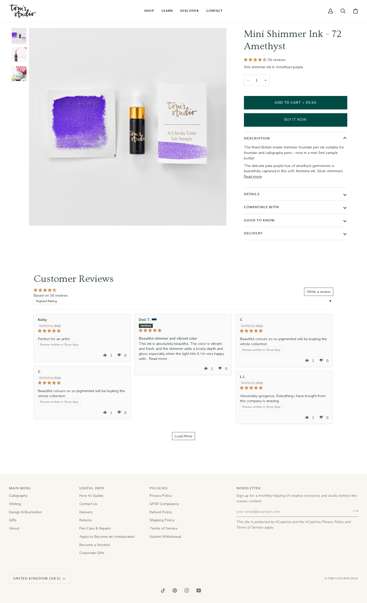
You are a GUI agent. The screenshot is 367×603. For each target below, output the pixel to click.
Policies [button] (159, 488)
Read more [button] (158, 358)
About (14, 528)
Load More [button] (183, 436)
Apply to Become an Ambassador (107, 536)
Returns (85, 520)
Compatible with (261, 207)
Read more (253, 176)
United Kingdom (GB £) (37, 578)
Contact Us (88, 503)
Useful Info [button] (91, 488)
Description (257, 138)
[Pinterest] (175, 590)
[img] (82, 330)
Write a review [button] (319, 291)
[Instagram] (186, 590)
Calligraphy (18, 495)
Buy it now (295, 119)
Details (252, 194)
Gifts (12, 520)
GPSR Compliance (164, 503)
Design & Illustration (25, 512)
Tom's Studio (339, 578)
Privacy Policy (333, 521)
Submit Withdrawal (165, 536)
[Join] (354, 511)
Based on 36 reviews (51, 295)
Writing (15, 503)
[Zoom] (38, 216)
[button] (149, 11)
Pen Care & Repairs (95, 528)
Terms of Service (249, 527)
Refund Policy (161, 512)
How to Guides (91, 495)
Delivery (253, 233)
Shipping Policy (162, 520)
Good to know (259, 220)
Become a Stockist (94, 544)
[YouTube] (198, 590)
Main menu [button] (20, 488)
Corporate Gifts (91, 552)
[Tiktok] (163, 590)
